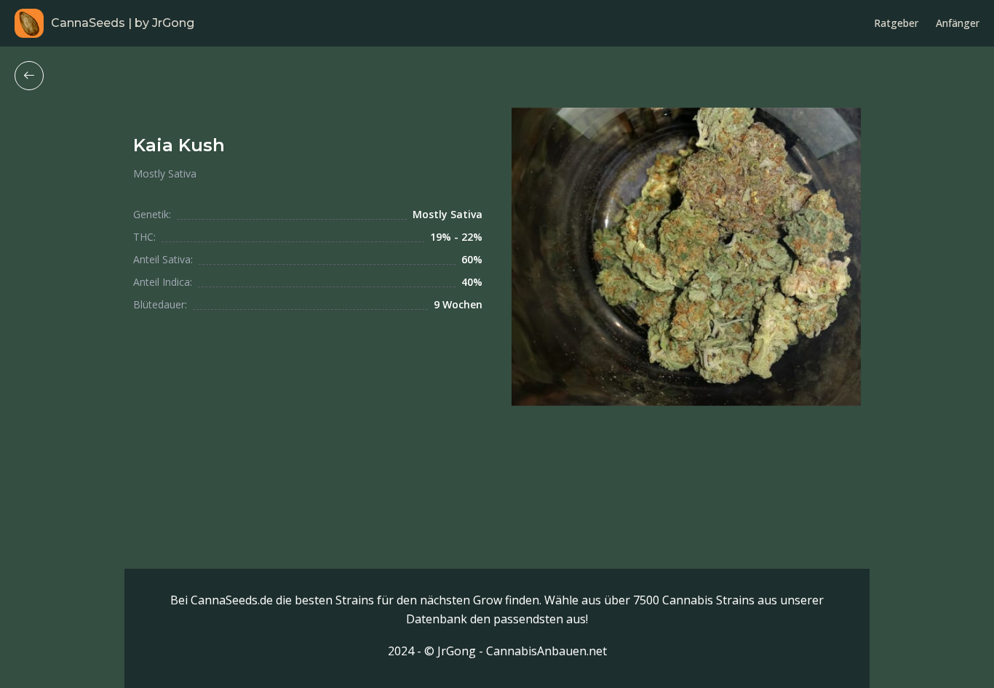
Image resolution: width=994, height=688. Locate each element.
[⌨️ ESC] (29, 75)
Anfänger (957, 23)
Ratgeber (896, 23)
